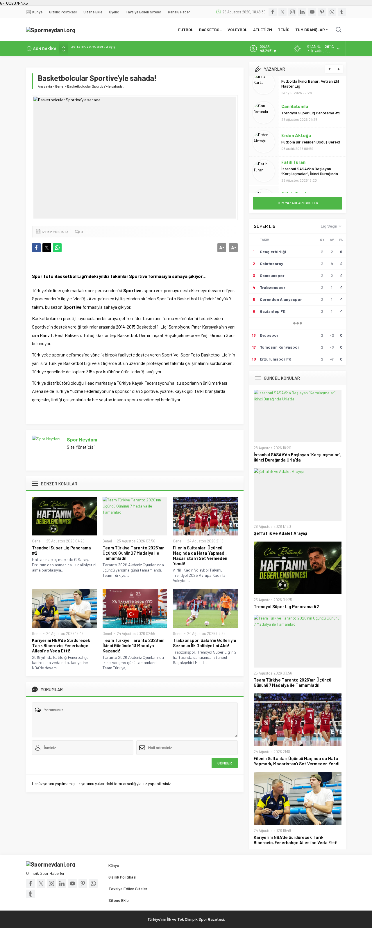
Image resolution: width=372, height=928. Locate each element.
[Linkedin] (302, 12)
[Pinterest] (322, 12)
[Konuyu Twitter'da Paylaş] (46, 247)
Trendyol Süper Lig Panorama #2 (100, 48)
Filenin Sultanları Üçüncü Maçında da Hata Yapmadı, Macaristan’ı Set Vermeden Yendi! (200, 555)
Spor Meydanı (82, 439)
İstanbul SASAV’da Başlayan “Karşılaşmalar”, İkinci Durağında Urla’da (309, 151)
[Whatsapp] (332, 12)
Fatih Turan (293, 140)
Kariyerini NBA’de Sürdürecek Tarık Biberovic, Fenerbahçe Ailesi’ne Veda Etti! (61, 645)
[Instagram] (292, 12)
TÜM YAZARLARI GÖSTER (297, 202)
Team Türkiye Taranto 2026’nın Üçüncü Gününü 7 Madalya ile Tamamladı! (133, 553)
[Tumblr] (342, 12)
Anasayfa (45, 86)
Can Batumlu (294, 84)
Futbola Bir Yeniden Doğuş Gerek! (310, 119)
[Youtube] (312, 12)
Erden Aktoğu (296, 113)
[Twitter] (282, 12)
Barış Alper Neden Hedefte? (306, 178)
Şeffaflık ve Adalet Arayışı (280, 533)
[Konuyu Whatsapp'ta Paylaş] (57, 247)
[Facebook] (273, 12)
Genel (59, 86)
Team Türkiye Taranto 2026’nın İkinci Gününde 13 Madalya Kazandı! (133, 645)
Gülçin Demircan (298, 171)
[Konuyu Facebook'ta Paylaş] (36, 247)
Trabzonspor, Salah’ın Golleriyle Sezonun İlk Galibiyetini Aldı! (204, 643)
